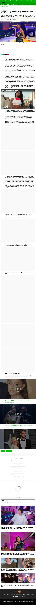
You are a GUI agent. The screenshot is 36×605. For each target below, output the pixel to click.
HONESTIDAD (3, 552)
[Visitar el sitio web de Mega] (20, 594)
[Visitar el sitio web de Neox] (12, 594)
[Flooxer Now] (4, 2)
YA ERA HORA (15, 460)
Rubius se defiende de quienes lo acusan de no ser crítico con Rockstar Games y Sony (17, 528)
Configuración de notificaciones (16, 602)
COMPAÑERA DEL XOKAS (17, 467)
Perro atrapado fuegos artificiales (29, 0)
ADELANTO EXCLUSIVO (4, 568)
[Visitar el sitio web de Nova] (16, 594)
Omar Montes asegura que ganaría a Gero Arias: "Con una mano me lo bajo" (18, 476)
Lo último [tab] (21, 458)
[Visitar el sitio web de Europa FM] (32, 594)
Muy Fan (2, 4)
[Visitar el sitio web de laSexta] (8, 594)
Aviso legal (4, 601)
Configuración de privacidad (29, 601)
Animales (19, 4)
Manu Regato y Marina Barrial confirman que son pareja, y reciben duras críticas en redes (18, 464)
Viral (5, 4)
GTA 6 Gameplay (12, 0)
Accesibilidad (22, 602)
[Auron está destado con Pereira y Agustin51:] (9, 578)
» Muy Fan (6, 6)
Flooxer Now (2, 6)
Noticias (8, 4)
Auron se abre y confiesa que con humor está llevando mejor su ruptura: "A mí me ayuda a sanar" (17, 554)
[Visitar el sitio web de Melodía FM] (13, 596)
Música (16, 4)
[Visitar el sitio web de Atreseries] (24, 594)
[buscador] (33, 2)
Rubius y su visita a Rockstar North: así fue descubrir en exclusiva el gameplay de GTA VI (9, 570)
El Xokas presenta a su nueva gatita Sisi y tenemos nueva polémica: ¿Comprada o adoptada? (19, 470)
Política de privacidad (10, 601)
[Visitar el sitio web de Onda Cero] (28, 594)
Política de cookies (15, 601)
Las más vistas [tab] (14, 458)
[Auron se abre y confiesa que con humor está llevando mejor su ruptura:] (18, 541)
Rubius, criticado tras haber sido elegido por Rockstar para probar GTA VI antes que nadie (26, 585)
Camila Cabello (9, 451)
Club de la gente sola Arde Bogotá (19, 0)
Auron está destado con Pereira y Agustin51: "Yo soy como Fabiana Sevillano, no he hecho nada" (8, 585)
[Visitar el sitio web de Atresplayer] (18, 596)
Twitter (3, 451)
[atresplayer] (31, 2)
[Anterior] (1, 1)
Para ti (12, 4)
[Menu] (35, 2)
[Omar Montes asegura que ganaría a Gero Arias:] (26, 563)
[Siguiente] (34, 1)
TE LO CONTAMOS (16, 474)
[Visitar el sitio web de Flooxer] (23, 596)
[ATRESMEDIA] (18, 591)
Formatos (23, 4)
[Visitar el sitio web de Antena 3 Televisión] (4, 594)
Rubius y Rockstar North (6, 0)
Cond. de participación (22, 601)
